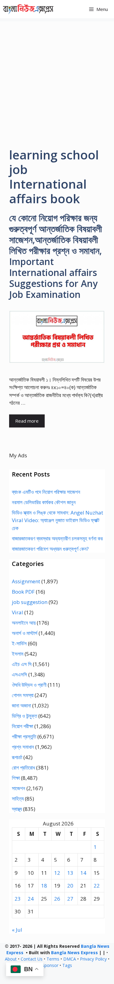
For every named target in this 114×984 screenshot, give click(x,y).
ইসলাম (17, 653)
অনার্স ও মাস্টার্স (24, 633)
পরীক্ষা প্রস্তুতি (24, 736)
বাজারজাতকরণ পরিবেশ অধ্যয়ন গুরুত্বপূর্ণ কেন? (50, 548)
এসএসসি (19, 674)
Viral (17, 612)
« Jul (17, 929)
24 (31, 898)
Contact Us (32, 959)
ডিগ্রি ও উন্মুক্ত (24, 715)
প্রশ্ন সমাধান (23, 746)
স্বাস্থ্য (17, 808)
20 (70, 885)
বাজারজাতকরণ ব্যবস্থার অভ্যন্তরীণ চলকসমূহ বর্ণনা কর (57, 538)
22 (97, 885)
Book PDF (23, 591)
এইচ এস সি (22, 664)
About (11, 959)
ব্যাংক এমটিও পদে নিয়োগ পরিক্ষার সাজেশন (46, 491)
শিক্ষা (16, 777)
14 (83, 872)
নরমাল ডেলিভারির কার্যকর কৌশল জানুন (44, 502)
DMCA (69, 959)
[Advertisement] (57, 78)
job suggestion (29, 601)
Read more (27, 421)
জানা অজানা (21, 705)
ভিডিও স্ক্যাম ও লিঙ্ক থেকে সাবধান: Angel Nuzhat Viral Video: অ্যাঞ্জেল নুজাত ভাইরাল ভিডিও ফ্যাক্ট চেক (57, 520)
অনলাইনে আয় (24, 622)
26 (57, 898)
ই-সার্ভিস (19, 643)
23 (18, 898)
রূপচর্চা (17, 757)
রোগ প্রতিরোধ (23, 767)
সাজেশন (18, 788)
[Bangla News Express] (28, 9)
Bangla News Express (74, 952)
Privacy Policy (93, 959)
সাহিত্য (18, 798)
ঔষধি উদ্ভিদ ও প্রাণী (29, 684)
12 (57, 872)
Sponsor (50, 965)
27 (70, 898)
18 (44, 885)
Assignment (26, 581)
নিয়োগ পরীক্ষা (22, 726)
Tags (67, 965)
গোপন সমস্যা (22, 695)
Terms (53, 959)
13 (70, 872)
